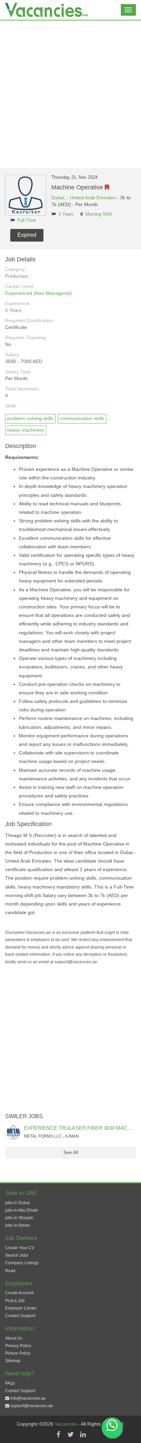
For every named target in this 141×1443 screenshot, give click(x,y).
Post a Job (15, 1300)
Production (16, 276)
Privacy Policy (18, 1345)
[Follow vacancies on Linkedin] (83, 1434)
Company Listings (22, 1262)
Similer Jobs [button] (24, 1116)
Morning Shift (99, 214)
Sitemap (13, 1360)
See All (70, 1152)
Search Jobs (16, 1255)
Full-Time (26, 220)
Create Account (19, 1292)
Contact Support (20, 1315)
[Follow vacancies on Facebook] (58, 1434)
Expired (26, 235)
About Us (13, 1338)
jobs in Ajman (17, 1225)
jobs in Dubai (17, 1202)
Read (10, 1270)
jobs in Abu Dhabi (21, 1210)
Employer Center (21, 1308)
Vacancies (66, 1424)
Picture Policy (17, 1353)
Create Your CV (19, 1247)
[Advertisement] (70, 94)
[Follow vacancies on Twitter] (70, 1434)
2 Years (66, 214)
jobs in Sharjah (19, 1217)
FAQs (10, 1383)
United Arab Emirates (93, 197)
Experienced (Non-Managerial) (38, 293)
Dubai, (59, 197)
